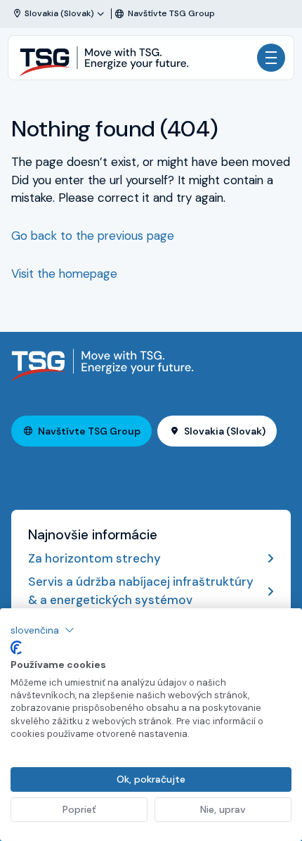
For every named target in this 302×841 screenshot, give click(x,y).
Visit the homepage (64, 273)
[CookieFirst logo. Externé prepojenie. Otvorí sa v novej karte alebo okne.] (16, 648)
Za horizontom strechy (94, 558)
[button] (42, 630)
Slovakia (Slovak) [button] (224, 431)
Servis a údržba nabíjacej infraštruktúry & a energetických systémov (141, 591)
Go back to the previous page (92, 235)
